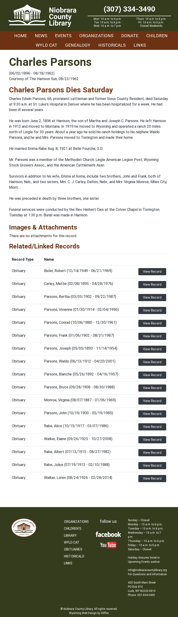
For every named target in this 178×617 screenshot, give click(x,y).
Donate (129, 35)
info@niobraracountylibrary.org (147, 570)
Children (157, 35)
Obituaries (73, 549)
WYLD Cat (46, 45)
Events (63, 35)
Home (20, 35)
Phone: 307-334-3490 (141, 595)
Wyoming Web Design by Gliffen (89, 613)
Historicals (112, 45)
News (41, 35)
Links (140, 45)
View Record (152, 271)
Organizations (96, 35)
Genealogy (77, 45)
